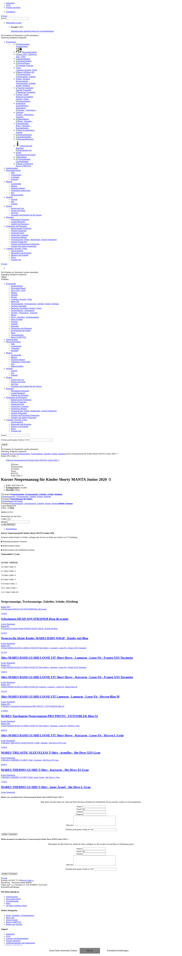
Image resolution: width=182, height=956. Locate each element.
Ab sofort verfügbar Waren (16, 906)
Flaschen (14, 322)
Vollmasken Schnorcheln (20, 190)
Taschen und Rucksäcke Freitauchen (25, 244)
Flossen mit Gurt (17, 208)
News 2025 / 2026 (18, 290)
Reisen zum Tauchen (14, 924)
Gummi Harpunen (18, 222)
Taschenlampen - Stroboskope (22, 310)
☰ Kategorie (11, 42)
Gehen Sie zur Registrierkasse (42, 31)
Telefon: (79, 812)
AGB (8, 5)
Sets (12, 193)
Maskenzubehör (17, 195)
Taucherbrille (16, 184)
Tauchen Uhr (16, 260)
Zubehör (14, 204)
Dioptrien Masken (18, 188)
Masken (9, 181)
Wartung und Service (14, 945)
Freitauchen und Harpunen (16, 226)
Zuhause (4, 454)
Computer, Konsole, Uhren (16, 248)
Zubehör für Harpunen (20, 224)
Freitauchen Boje (17, 233)
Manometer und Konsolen (21, 253)
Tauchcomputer (17, 251)
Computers (15, 177)
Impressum (10, 3)
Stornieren (13, 834)
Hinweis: (69, 825)
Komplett (14, 179)
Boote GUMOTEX (18, 337)
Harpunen (10, 217)
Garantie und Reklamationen (17, 938)
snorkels (14, 199)
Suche (3, 18)
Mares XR (15, 301)
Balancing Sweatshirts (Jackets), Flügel (26, 308)
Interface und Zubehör (19, 255)
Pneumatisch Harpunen (20, 219)
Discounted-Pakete (13, 170)
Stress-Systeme (17, 319)
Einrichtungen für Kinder (21, 330)
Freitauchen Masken (19, 237)
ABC (13, 173)
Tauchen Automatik (18, 306)
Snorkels (9, 197)
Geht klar (89, 951)
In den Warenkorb (8, 524)
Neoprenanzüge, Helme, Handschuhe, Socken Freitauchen (34, 240)
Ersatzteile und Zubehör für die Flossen (26, 215)
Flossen (9, 206)
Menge (3, 522)
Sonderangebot (12, 168)
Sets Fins (14, 213)
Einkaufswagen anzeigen (20, 31)
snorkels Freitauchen (19, 242)
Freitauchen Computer (19, 235)
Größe (3, 519)
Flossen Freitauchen (18, 231)
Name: (80, 807)
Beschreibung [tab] (11, 529)
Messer (13, 315)
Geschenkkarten (17, 335)
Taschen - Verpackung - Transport (24, 313)
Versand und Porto (13, 7)
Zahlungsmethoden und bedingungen (20, 943)
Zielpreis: (79, 814)
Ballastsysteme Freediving (21, 228)
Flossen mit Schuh (18, 210)
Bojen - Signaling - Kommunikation (25, 317)
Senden (4, 834)
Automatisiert (16, 175)
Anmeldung (10, 12)
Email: (80, 809)
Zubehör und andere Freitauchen (23, 246)
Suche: (3, 435)
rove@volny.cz (28, 880)
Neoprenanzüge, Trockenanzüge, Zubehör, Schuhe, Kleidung (35, 304)
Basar (13, 333)
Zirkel (13, 257)
